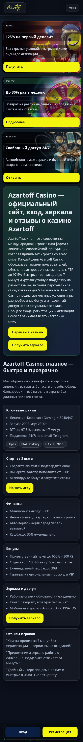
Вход (23, 732)
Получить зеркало (27, 345)
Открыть (13, 177)
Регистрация (60, 732)
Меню (72, 7)
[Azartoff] (15, 7)
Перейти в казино (27, 332)
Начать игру (19, 488)
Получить (14, 66)
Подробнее (15, 122)
